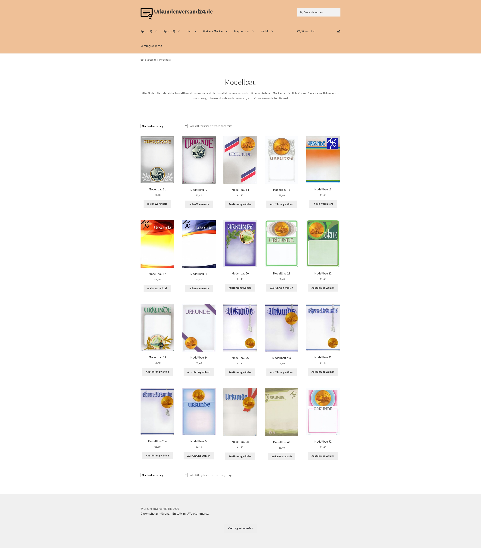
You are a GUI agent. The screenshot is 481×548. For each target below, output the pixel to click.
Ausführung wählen (240, 204)
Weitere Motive (213, 31)
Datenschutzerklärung (155, 513)
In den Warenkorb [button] (157, 203)
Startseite (151, 59)
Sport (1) (146, 31)
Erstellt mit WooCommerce (190, 513)
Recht (264, 31)
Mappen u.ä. (241, 31)
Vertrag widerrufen (240, 528)
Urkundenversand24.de (183, 11)
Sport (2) (169, 31)
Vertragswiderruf (151, 46)
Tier (189, 31)
